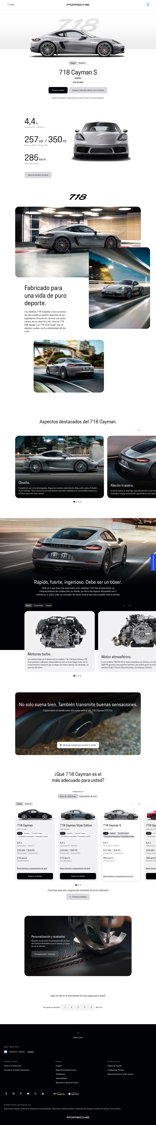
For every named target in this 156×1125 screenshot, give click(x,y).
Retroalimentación (153, 562)
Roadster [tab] (28, 803)
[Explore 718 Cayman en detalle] (35, 814)
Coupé (72, 63)
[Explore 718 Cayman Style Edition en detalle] (78, 814)
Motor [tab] (28, 605)
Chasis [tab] (48, 605)
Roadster (82, 63)
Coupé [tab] (19, 803)
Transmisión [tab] (38, 605)
